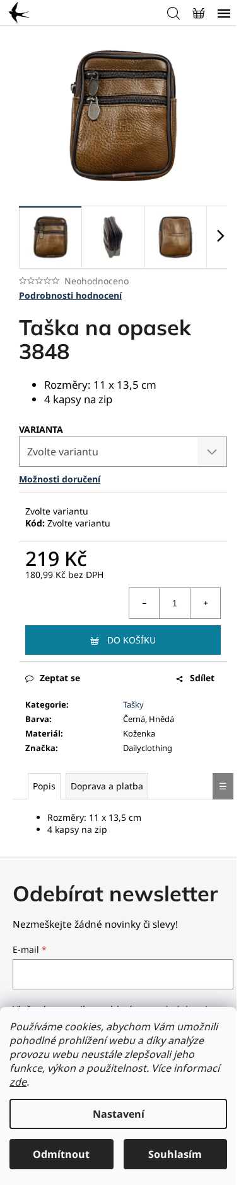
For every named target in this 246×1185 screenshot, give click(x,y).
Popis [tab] (44, 786)
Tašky (133, 704)
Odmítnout (61, 1154)
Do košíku (131, 640)
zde (17, 1082)
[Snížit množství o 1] (144, 603)
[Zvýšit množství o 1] (205, 603)
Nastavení (118, 1114)
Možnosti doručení (59, 479)
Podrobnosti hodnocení (70, 295)
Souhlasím (175, 1154)
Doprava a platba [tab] (107, 786)
